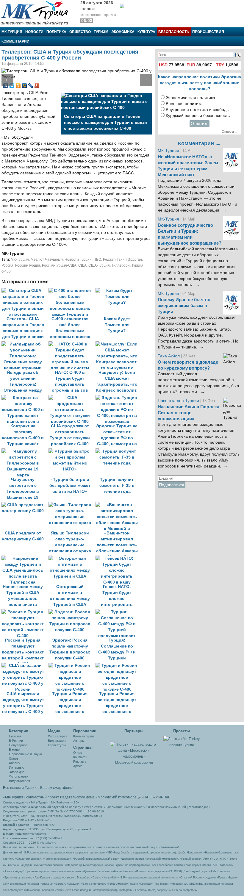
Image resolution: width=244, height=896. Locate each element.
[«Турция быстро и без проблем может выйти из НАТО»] (72, 451)
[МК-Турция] (37, 12)
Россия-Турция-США (59, 265)
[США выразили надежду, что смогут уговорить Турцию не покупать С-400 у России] (25, 665)
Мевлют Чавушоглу (47, 259)
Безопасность (173, 32)
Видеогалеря (57, 740)
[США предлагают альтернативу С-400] (25, 505)
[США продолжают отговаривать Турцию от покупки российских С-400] (72, 397)
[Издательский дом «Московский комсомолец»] (134, 747)
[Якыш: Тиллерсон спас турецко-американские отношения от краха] (72, 505)
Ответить (199, 123)
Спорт (13, 758)
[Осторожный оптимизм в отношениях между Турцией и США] (72, 558)
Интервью (16, 767)
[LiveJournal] (31, 86)
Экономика (122, 32)
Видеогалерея (19, 781)
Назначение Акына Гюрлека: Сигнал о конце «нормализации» (189, 412)
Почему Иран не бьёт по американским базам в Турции (184, 305)
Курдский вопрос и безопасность (198, 115)
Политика (56, 32)
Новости (34, 32)
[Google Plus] (37, 86)
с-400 (6, 271)
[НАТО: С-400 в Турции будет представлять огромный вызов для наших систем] (72, 344)
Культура (146, 32)
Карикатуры (57, 745)
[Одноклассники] (18, 86)
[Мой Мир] (24, 86)
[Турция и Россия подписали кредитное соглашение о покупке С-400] (72, 665)
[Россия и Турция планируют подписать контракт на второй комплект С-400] (25, 612)
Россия (7, 265)
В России (16, 740)
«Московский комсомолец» (118, 797)
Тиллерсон (121, 265)
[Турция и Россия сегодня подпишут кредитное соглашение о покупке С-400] (118, 665)
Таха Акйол (169, 356)
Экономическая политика (190, 98)
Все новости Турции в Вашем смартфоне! (38, 788)
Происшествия (208, 32)
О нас (77, 752)
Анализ (14, 763)
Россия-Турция (27, 265)
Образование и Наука (25, 754)
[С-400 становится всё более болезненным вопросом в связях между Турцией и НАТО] (72, 290)
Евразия (15, 736)
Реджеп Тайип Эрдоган (122, 259)
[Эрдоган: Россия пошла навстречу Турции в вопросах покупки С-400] (72, 612)
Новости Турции (78, 259)
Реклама (79, 761)
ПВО (97, 259)
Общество (80, 32)
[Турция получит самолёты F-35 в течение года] (118, 451)
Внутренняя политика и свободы (197, 109)
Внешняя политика (184, 103)
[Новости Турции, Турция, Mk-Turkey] (181, 738)
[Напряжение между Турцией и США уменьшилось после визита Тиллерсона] (25, 558)
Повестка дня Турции (179, 400)
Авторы (79, 740)
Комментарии (15, 41)
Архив (77, 766)
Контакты (80, 757)
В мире (14, 749)
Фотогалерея (18, 776)
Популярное (18, 745)
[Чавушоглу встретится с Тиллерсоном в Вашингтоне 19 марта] (25, 451)
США (82, 265)
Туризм (101, 32)
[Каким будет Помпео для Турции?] (118, 290)
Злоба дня (16, 772)
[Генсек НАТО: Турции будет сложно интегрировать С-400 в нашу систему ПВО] (118, 558)
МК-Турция (11, 32)
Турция (137, 265)
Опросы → (230, 131)
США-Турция (99, 265)
